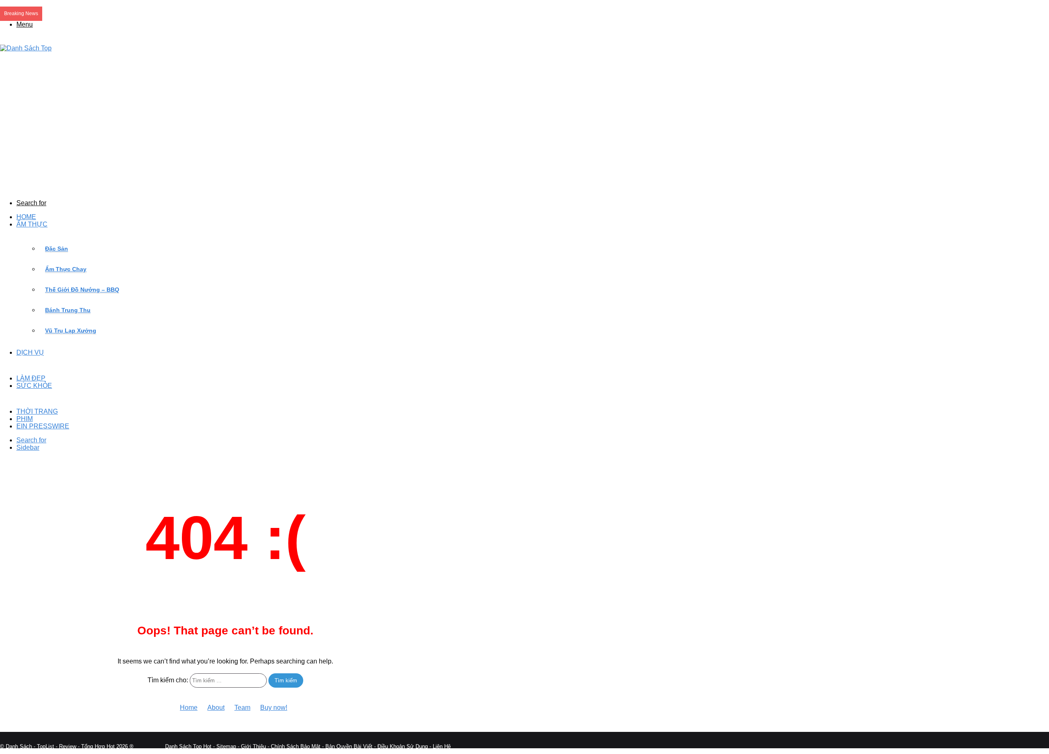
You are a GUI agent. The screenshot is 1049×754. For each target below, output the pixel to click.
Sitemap (226, 746)
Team (242, 707)
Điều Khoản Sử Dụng (402, 746)
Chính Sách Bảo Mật (295, 746)
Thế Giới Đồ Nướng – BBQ (82, 289)
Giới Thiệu (253, 746)
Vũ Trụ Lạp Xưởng (70, 330)
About (216, 707)
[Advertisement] (225, 125)
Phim (24, 418)
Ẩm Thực (32, 224)
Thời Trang (37, 411)
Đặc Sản (56, 248)
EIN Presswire (42, 426)
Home (26, 216)
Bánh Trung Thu (68, 310)
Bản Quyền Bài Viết (348, 746)
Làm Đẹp (30, 378)
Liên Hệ (442, 746)
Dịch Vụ (30, 352)
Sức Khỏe (34, 385)
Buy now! (273, 707)
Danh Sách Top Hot (188, 746)
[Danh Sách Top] (26, 48)
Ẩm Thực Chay (65, 269)
